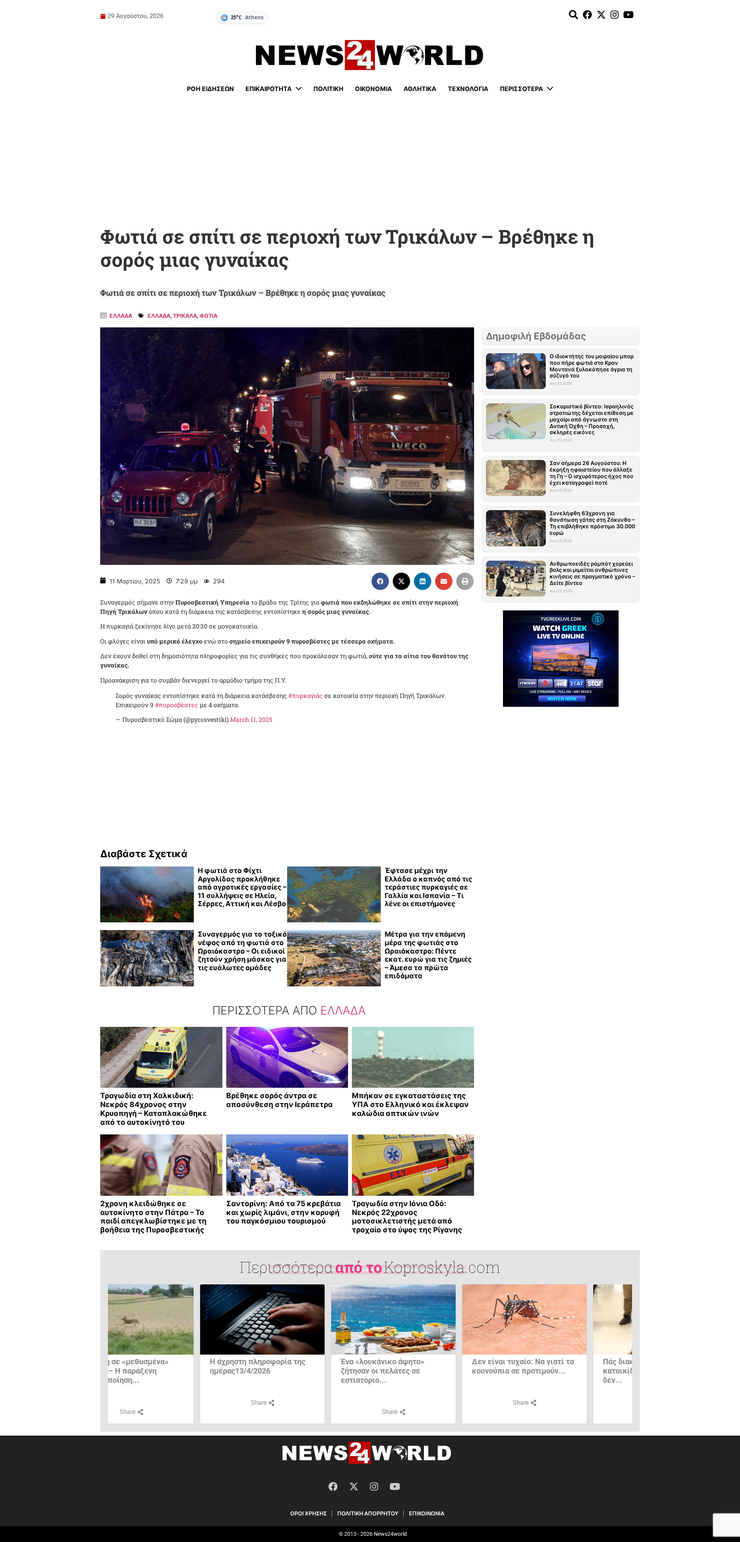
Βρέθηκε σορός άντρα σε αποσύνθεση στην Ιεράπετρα (279, 1100)
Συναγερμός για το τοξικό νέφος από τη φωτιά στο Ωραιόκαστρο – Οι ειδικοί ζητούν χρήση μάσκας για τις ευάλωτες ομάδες (242, 950)
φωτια (208, 315)
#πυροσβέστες (176, 705)
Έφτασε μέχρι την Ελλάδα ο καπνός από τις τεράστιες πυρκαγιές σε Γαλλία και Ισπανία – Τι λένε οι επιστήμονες (428, 887)
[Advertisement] (370, 160)
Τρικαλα (185, 315)
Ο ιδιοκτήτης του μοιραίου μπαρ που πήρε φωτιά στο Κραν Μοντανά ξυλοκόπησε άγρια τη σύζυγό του (592, 366)
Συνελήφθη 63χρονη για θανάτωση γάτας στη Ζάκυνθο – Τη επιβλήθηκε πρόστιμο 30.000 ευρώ (592, 523)
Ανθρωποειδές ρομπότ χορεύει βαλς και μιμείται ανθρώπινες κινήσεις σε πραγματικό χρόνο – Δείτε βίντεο (592, 573)
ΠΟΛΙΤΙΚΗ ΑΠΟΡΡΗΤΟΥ (368, 1513)
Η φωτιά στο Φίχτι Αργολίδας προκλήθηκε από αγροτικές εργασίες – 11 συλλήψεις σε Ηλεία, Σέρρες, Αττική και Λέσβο (242, 887)
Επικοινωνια (426, 1513)
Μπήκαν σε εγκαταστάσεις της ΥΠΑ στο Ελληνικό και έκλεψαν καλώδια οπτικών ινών (410, 1104)
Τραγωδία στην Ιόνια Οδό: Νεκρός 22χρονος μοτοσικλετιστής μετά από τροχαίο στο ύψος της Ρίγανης (407, 1216)
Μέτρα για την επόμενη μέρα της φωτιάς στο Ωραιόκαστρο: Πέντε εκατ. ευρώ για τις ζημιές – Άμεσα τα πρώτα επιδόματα (428, 955)
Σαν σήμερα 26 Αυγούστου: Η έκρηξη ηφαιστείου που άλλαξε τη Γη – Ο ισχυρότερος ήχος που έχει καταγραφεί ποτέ (591, 472)
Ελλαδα (120, 315)
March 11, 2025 (251, 719)
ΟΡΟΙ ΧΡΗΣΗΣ (308, 1513)
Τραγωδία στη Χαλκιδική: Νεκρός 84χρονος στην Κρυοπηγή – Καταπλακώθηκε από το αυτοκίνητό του (153, 1108)
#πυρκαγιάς (305, 695)
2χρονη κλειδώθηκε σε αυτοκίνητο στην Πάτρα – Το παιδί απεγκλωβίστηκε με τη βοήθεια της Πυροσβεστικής (153, 1216)
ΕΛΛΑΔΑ (159, 315)
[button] (380, 581)
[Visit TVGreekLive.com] (561, 658)
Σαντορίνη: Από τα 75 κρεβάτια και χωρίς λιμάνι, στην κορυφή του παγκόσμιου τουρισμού (283, 1212)
